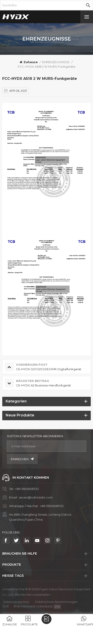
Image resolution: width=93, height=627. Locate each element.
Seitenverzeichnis (16, 602)
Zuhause (30, 62)
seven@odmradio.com (36, 497)
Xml (6, 606)
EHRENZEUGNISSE (56, 62)
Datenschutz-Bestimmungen (56, 602)
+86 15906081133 (27, 489)
